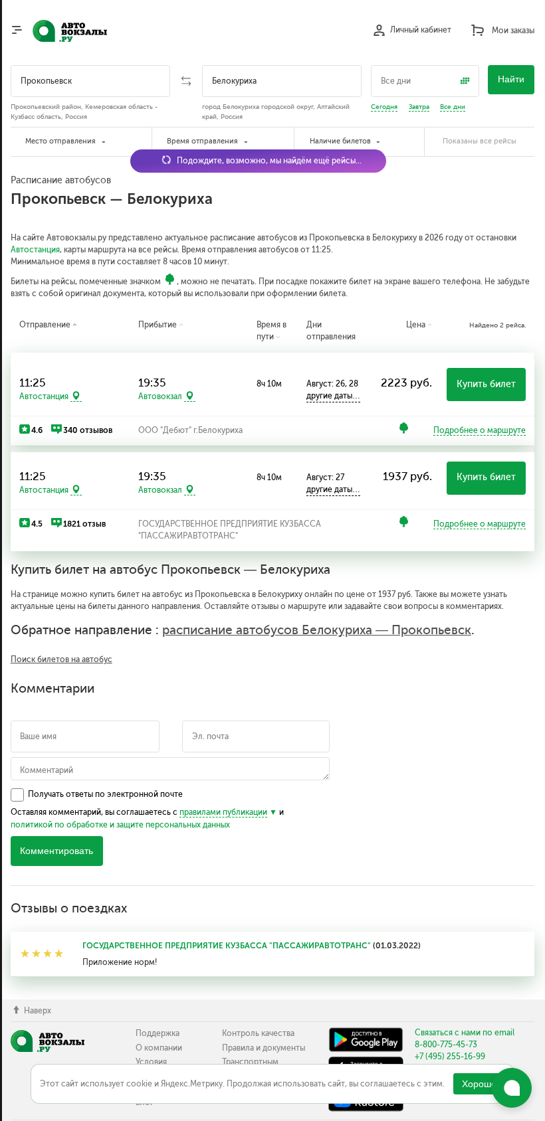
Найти (511, 79)
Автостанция (35, 249)
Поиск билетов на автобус (61, 659)
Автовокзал (160, 396)
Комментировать (56, 851)
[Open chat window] (512, 1088)
